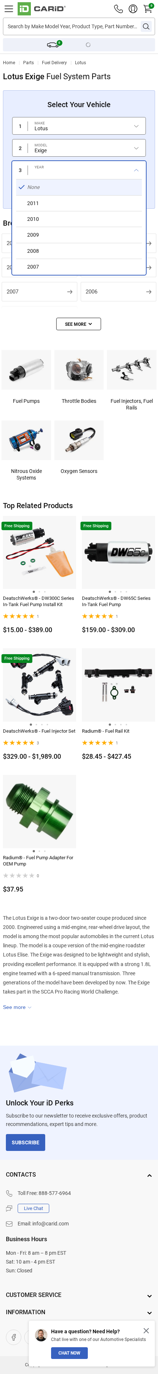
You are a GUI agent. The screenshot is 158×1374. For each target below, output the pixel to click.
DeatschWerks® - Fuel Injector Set (39, 731)
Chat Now (69, 1353)
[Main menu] (9, 9)
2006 (91, 291)
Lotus (80, 62)
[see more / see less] (78, 324)
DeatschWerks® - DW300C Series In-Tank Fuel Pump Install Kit (38, 601)
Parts (28, 62)
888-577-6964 (55, 1193)
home (9, 62)
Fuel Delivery (54, 62)
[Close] (146, 1330)
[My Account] (133, 9)
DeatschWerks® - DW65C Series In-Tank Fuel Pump (116, 601)
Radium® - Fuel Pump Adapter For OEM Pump (38, 861)
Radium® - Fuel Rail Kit (105, 731)
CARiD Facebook (13, 1337)
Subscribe (25, 1142)
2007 (12, 291)
